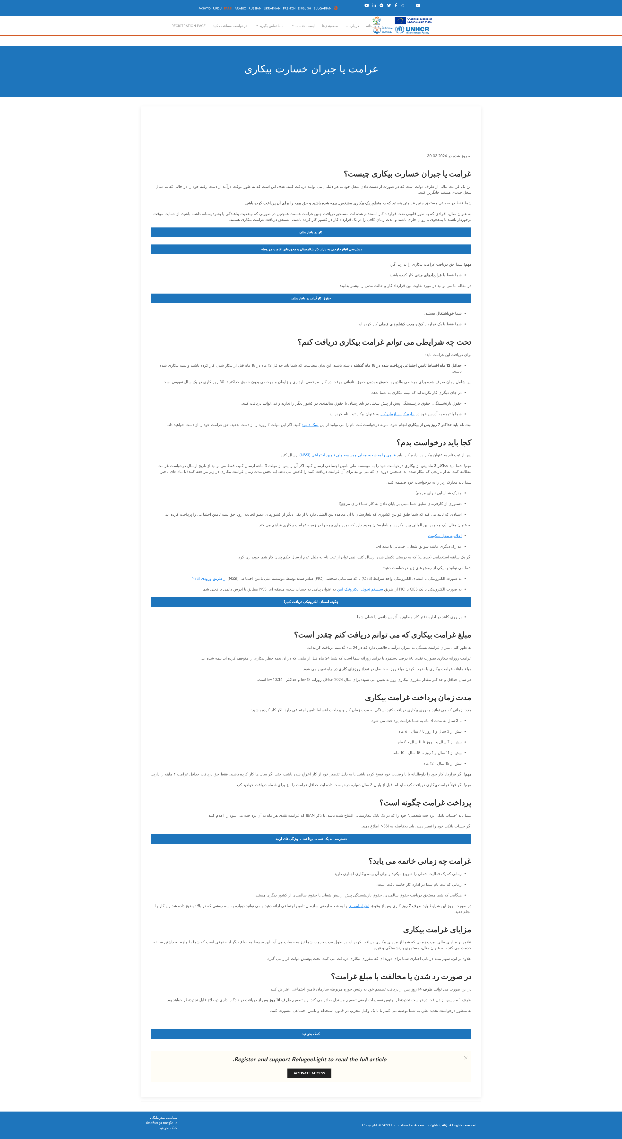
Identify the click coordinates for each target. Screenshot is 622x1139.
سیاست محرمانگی (163, 1118)
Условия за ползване (161, 1123)
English (304, 8)
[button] (465, 1058)
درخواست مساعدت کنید (230, 26)
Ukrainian (272, 8)
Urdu (217, 8)
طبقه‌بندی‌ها (330, 26)
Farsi (228, 8)
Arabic (240, 8)
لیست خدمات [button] (305, 26)
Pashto (205, 8)
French (289, 8)
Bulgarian (322, 8)
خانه (369, 26)
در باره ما (352, 26)
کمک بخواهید (168, 1128)
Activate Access (309, 1073)
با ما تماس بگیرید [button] (271, 26)
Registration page (189, 26)
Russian (255, 8)
